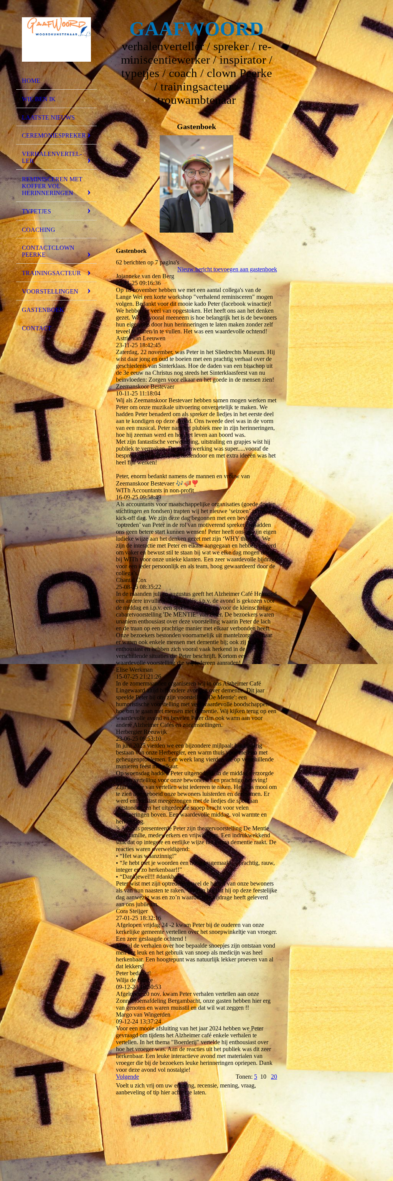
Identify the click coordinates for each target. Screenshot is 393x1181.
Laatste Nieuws (48, 117)
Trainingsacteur (51, 273)
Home (31, 80)
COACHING (38, 229)
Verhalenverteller (52, 157)
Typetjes (36, 211)
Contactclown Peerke (48, 251)
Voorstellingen (50, 291)
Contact (36, 328)
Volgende (127, 1076)
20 (274, 1076)
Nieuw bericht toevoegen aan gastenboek (227, 269)
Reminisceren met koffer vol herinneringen (52, 186)
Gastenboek (43, 310)
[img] (56, 39)
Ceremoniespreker (54, 135)
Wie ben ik (39, 99)
